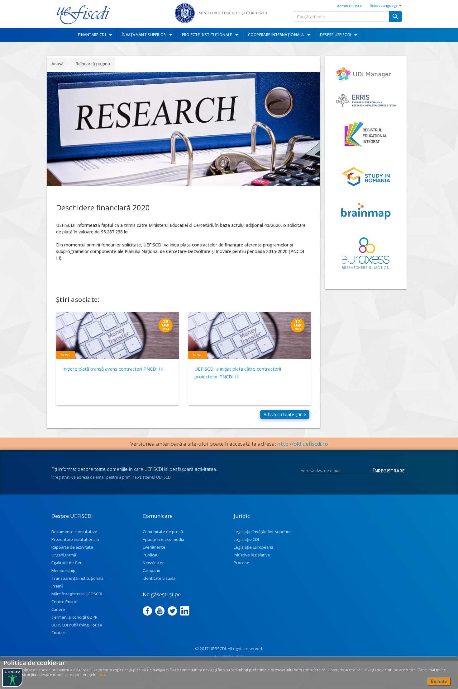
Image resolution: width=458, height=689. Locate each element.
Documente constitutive (74, 531)
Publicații (151, 555)
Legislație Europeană (253, 547)
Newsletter (153, 562)
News (65, 355)
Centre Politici (64, 601)
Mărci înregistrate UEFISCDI (76, 594)
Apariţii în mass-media (163, 539)
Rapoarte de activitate (72, 547)
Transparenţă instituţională (77, 578)
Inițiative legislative (252, 555)
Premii (57, 586)
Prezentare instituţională (75, 539)
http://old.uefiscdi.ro (302, 443)
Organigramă (63, 555)
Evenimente (154, 547)
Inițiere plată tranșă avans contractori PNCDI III (113, 369)
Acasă (57, 64)
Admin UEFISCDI (350, 5)
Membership (63, 570)
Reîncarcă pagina (92, 64)
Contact (58, 632)
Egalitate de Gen (67, 562)
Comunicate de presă (163, 531)
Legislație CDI (246, 539)
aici (102, 674)
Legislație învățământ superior (262, 531)
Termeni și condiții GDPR (74, 617)
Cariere (58, 609)
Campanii (151, 570)
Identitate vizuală (159, 578)
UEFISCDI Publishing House (76, 625)
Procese (241, 562)
